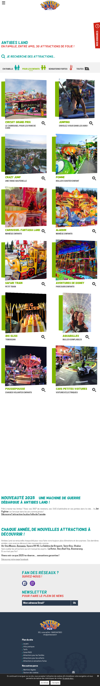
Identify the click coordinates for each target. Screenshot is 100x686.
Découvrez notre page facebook (14, 559)
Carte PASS (27, 652)
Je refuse (44, 683)
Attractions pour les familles (33, 655)
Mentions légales (29, 670)
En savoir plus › (68, 678)
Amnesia (21, 546)
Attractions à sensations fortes (35, 661)
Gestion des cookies (30, 672)
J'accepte (55, 683)
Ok (74, 602)
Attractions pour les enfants (33, 658)
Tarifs (25, 649)
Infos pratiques (29, 646)
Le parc (26, 644)
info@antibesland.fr (50, 635)
